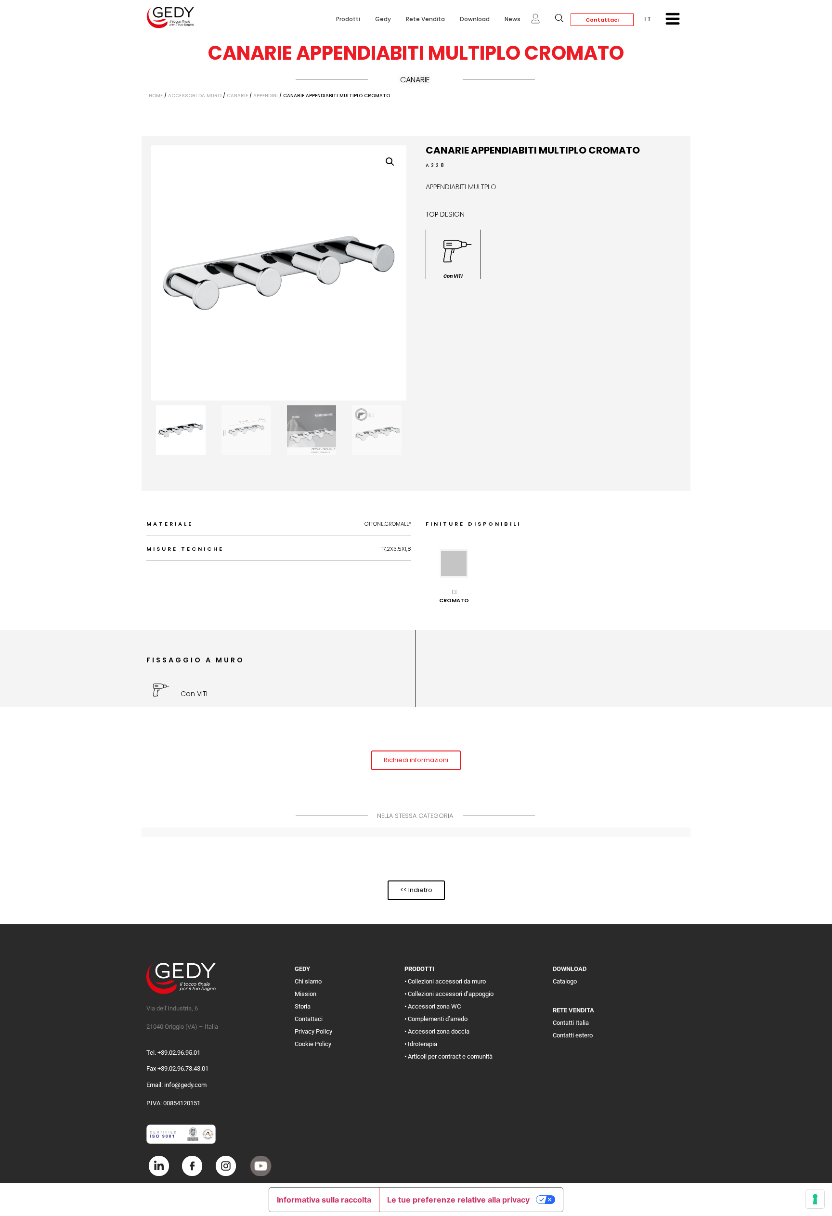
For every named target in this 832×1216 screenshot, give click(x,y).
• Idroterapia (420, 1044)
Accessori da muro (194, 95)
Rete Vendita (425, 19)
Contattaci (602, 20)
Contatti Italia (571, 1022)
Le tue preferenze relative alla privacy (458, 1199)
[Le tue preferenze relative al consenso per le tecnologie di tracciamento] (815, 1199)
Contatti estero (573, 1035)
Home (156, 95)
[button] (390, 161)
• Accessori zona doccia (436, 1031)
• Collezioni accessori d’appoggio (449, 993)
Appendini (265, 95)
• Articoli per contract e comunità (448, 1056)
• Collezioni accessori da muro (445, 981)
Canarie (415, 79)
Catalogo (565, 981)
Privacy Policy (313, 1031)
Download (475, 19)
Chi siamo (308, 981)
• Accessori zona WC (432, 1006)
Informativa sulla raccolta (324, 1199)
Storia (303, 1006)
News (512, 19)
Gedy (383, 19)
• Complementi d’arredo (436, 1018)
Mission (305, 993)
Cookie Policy (313, 1044)
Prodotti (348, 19)
